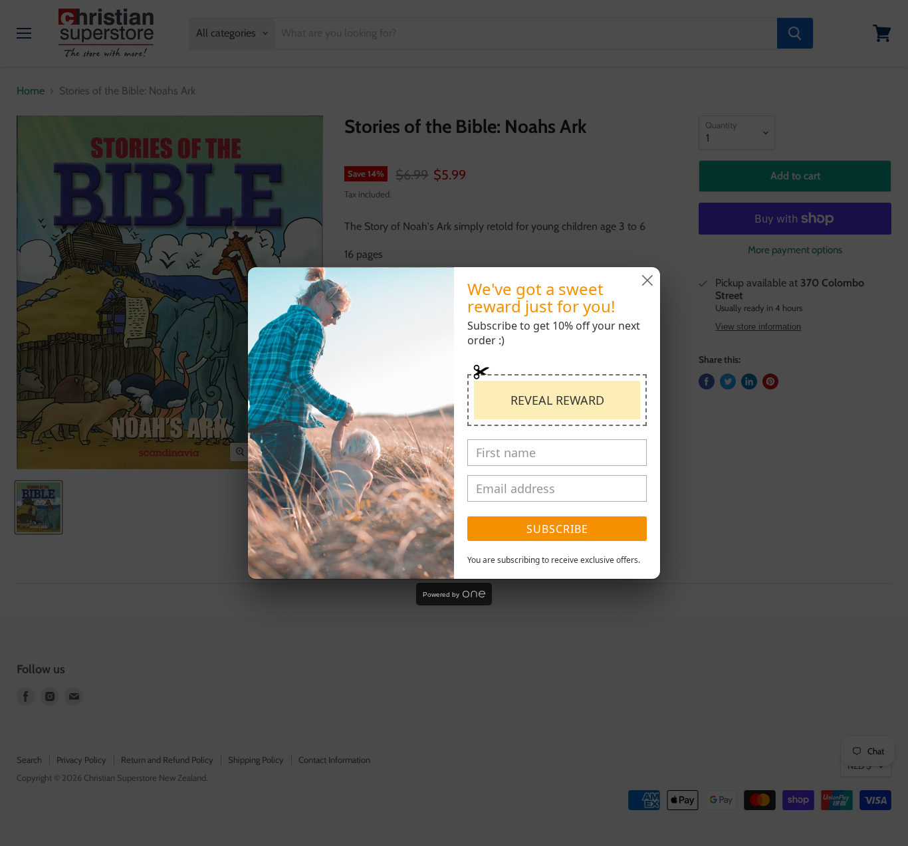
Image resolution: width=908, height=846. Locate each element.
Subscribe (557, 529)
